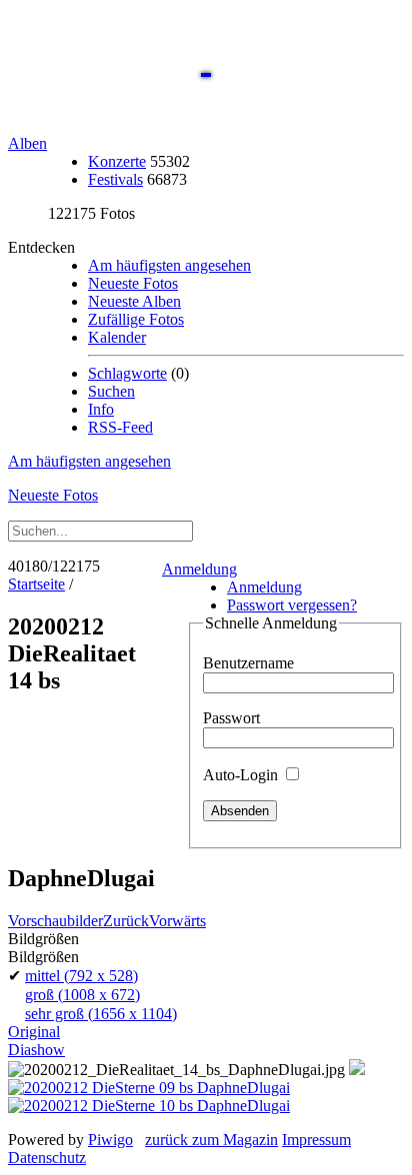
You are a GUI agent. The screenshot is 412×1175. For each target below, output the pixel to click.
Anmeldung (199, 569)
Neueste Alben (134, 301)
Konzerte (117, 161)
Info (101, 409)
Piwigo (110, 1139)
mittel (81, 975)
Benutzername (248, 662)
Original (34, 1031)
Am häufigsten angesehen (169, 265)
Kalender (117, 337)
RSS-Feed (120, 427)
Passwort (231, 717)
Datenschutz (47, 1157)
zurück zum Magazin (211, 1139)
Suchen (111, 391)
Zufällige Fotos (136, 319)
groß (82, 994)
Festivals (115, 179)
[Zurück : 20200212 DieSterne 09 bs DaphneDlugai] (149, 1087)
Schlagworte (127, 373)
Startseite (36, 584)
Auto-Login (242, 774)
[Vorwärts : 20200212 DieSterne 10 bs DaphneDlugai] (149, 1105)
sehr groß (101, 1013)
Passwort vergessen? (292, 604)
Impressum (316, 1139)
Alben (27, 143)
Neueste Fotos (133, 283)
